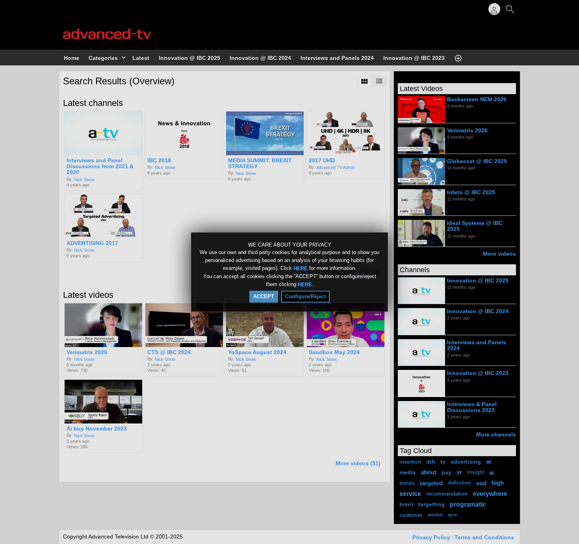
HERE (300, 268)
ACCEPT (263, 296)
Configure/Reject (305, 296)
